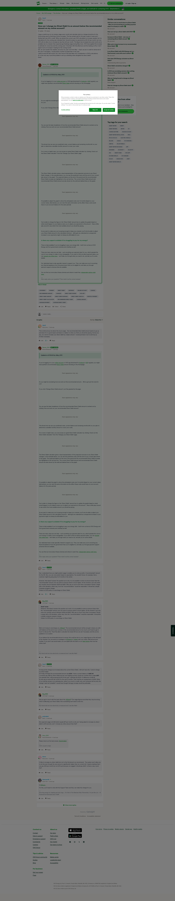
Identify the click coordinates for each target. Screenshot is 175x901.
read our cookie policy (78, 100)
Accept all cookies (109, 109)
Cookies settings (65, 109)
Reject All (95, 109)
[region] (88, 102)
